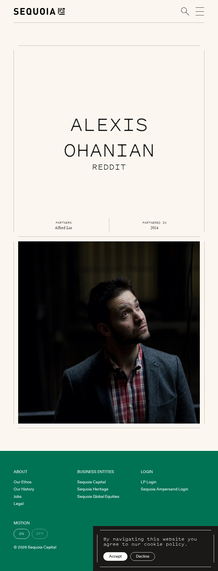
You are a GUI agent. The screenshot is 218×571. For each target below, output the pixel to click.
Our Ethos (23, 482)
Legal (19, 503)
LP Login (148, 482)
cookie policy (164, 544)
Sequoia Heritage (92, 489)
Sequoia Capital (91, 482)
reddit (109, 166)
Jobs (18, 496)
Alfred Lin (63, 228)
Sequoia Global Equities (98, 496)
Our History (24, 489)
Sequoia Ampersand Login (164, 489)
